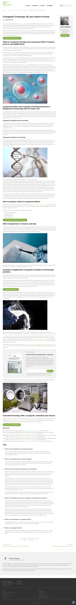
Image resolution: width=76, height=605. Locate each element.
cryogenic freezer (25, 30)
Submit (49, 371)
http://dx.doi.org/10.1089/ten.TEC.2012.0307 (28, 436)
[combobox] (66, 5)
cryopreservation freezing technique (39, 339)
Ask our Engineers (6, 595)
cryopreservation (22, 23)
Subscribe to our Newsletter (44, 595)
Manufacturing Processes (16, 10)
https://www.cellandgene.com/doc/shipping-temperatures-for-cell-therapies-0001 (21, 433)
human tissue (13, 52)
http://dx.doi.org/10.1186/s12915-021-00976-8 (33, 441)
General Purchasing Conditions (9, 592)
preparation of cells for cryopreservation (40, 204)
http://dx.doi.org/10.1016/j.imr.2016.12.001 (32, 430)
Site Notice (5, 594)
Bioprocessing (25, 10)
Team (4, 591)
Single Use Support (39, 602)
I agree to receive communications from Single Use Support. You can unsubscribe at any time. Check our (39, 374)
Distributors (41, 591)
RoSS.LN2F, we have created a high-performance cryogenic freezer (23, 420)
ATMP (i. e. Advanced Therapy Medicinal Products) (44, 140)
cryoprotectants (25, 64)
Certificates (5, 597)
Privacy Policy (48, 374)
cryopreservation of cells (16, 117)
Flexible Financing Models (44, 597)
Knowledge (7, 10)
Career (40, 589)
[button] (28, 5)
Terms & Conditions (42, 592)
